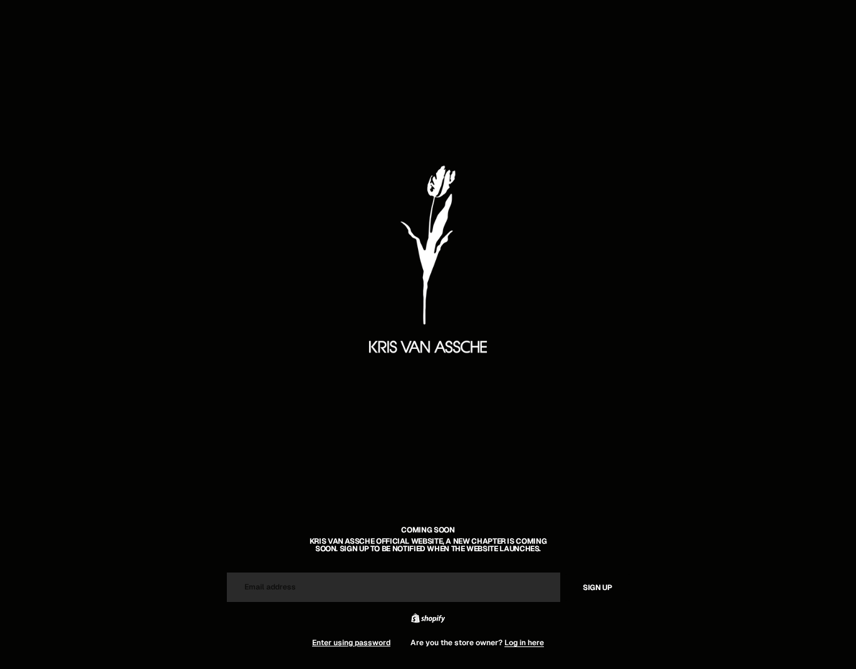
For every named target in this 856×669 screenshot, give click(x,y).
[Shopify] (428, 618)
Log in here (524, 643)
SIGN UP (597, 588)
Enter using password (351, 643)
